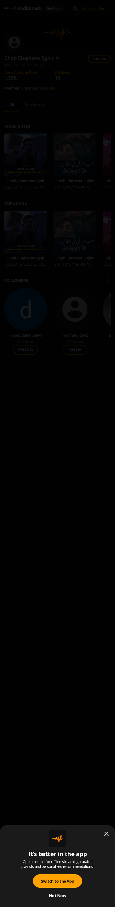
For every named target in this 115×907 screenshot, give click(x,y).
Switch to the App (57, 881)
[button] (57, 453)
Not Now (57, 895)
